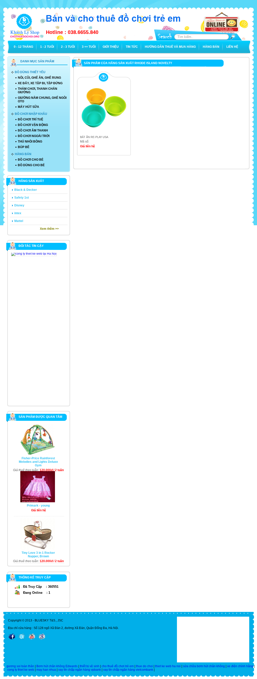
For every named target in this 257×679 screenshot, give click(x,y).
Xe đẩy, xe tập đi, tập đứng (40, 83)
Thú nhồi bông (30, 141)
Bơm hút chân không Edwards (57, 666)
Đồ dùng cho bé (31, 165)
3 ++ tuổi (89, 47)
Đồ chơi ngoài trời (33, 136)
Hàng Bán (211, 47)
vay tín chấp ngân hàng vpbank (79, 669)
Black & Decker (25, 190)
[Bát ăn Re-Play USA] (101, 133)
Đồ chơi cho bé (30, 159)
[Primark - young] (36, 501)
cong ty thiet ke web (20, 669)
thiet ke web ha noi (168, 666)
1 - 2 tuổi (47, 47)
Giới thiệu (111, 47)
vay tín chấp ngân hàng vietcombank (128, 669)
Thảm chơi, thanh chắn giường (37, 90)
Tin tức (132, 47)
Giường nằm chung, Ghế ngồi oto (42, 99)
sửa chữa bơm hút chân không (204, 666)
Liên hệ (232, 47)
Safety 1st (21, 197)
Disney (19, 205)
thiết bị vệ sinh (89, 666)
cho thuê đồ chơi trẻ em (118, 666)
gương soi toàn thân (20, 666)
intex (17, 213)
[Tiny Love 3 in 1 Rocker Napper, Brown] (36, 548)
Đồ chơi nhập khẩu (31, 114)
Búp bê (23, 147)
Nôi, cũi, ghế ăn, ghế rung (39, 77)
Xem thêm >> (49, 229)
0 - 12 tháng (23, 47)
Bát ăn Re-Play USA (94, 137)
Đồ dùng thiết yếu (30, 72)
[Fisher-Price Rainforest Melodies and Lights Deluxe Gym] (36, 454)
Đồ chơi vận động (33, 125)
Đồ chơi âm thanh (33, 130)
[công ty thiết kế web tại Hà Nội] (34, 254)
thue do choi (144, 666)
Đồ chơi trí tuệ (30, 119)
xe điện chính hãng (240, 666)
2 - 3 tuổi (68, 47)
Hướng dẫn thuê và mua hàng (170, 47)
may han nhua (46, 669)
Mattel (18, 221)
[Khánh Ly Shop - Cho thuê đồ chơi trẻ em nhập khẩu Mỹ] (25, 38)
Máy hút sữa (28, 107)
